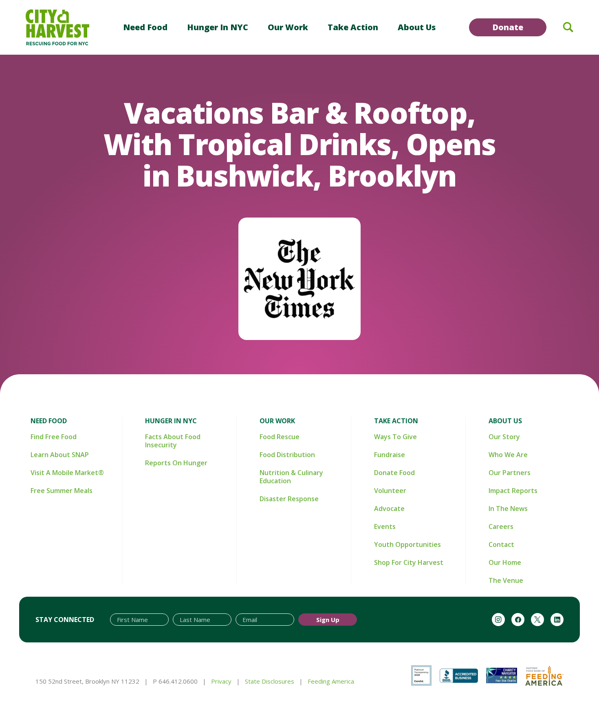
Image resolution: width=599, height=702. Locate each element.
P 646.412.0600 (175, 681)
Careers (501, 526)
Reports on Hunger (176, 462)
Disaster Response (289, 498)
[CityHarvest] (57, 27)
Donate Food (394, 472)
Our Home (505, 562)
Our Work (288, 27)
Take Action (353, 27)
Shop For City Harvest (408, 562)
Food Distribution (287, 454)
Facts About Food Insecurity (172, 440)
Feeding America (331, 681)
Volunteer (390, 490)
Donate (507, 27)
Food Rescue (280, 436)
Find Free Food (54, 436)
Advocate (389, 508)
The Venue (506, 580)
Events (385, 526)
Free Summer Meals (61, 490)
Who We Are (508, 454)
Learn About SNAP (60, 454)
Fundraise (389, 454)
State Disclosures (269, 681)
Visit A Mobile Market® (67, 472)
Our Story (504, 436)
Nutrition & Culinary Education (291, 476)
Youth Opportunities (407, 544)
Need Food (145, 27)
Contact (501, 544)
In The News (508, 508)
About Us (417, 27)
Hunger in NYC (217, 27)
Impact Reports (513, 490)
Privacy (221, 681)
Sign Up (327, 619)
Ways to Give (395, 436)
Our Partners (510, 472)
